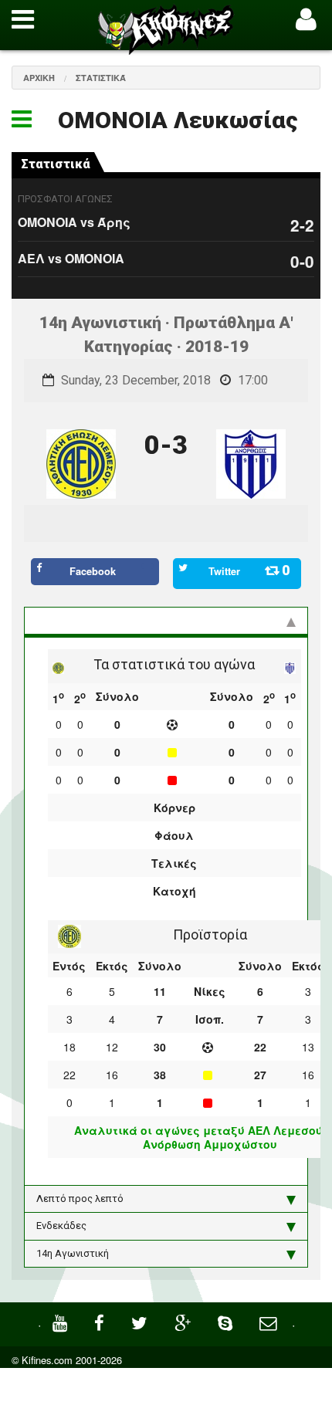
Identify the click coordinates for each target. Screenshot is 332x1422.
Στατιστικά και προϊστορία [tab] (99, 620)
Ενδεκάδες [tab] (61, 1225)
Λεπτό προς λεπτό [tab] (80, 1198)
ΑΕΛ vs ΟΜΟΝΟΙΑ (71, 258)
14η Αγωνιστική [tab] (72, 1253)
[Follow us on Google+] (184, 1321)
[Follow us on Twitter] (141, 1321)
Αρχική (39, 77)
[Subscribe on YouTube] (62, 1321)
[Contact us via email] (270, 1321)
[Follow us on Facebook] (101, 1321)
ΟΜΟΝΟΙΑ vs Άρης (74, 222)
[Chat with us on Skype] (227, 1321)
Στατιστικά (101, 77)
